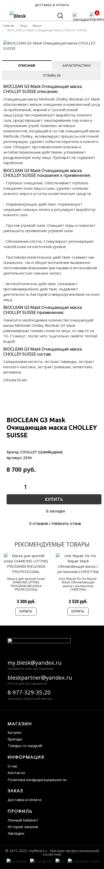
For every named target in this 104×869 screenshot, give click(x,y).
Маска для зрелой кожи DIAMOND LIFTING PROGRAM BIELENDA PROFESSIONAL (26, 584)
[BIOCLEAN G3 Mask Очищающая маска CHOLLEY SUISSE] (52, 45)
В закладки (55, 511)
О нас (13, 765)
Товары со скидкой (25, 745)
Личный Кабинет (23, 820)
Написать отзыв (66, 523)
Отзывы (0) (51, 75)
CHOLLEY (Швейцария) (41, 451)
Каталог (15, 732)
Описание (26, 65)
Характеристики (76, 65)
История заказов (23, 826)
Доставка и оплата (24, 799)
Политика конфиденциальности (37, 779)
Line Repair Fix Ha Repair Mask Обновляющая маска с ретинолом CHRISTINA (78, 584)
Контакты (16, 772)
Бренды (15, 738)
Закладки (16, 833)
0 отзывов (38, 523)
